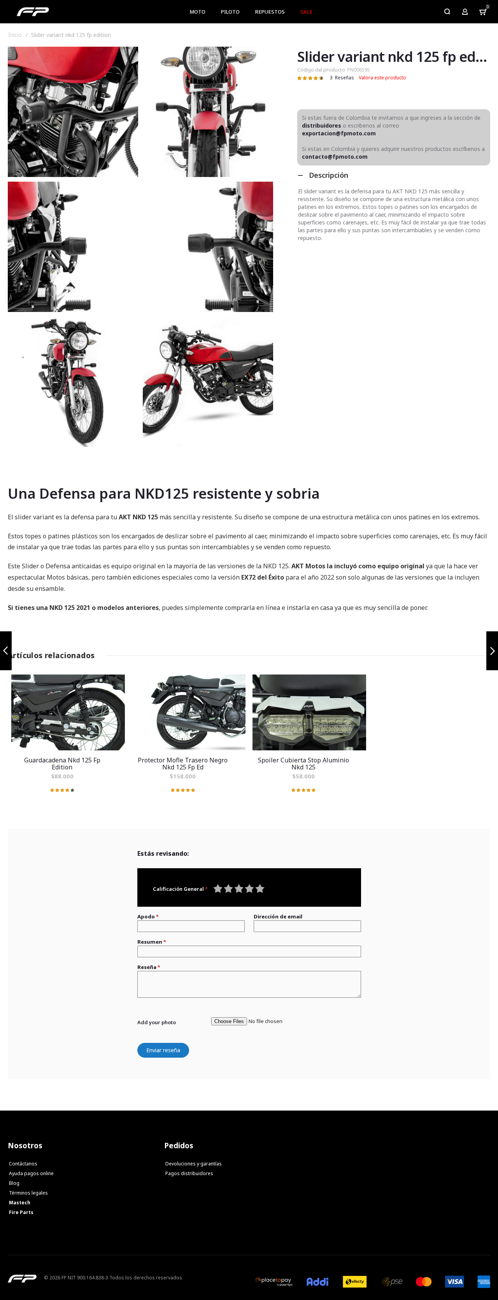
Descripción (328, 175)
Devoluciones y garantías (193, 1163)
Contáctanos (23, 1163)
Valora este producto (382, 77)
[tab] (393, 175)
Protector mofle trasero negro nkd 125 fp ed (188, 712)
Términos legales (28, 1193)
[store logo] (33, 12)
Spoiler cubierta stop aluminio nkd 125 (309, 712)
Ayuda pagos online (31, 1173)
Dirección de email (278, 916)
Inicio (15, 35)
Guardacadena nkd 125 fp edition (68, 712)
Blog (14, 1183)
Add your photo (156, 1022)
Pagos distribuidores (189, 1173)
